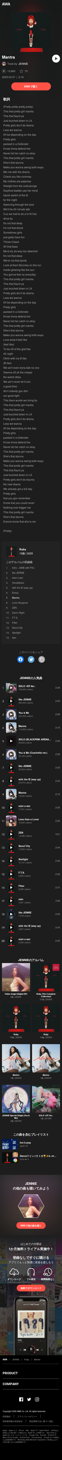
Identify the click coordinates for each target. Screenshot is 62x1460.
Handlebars (18, 582)
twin (14, 637)
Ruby (22, 549)
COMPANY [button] (11, 1384)
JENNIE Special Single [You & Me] (16, 1116)
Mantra (16, 1074)
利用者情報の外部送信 (12, 1421)
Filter (14, 622)
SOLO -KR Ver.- (46, 1115)
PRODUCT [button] (10, 1373)
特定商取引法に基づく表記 (41, 1421)
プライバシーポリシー (27, 1416)
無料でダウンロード (31, 1288)
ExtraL (15, 592)
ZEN (14, 607)
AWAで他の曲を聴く (31, 1225)
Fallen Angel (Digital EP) (16, 993)
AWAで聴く (31, 86)
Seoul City (17, 627)
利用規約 (7, 1416)
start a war (17, 577)
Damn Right (18, 612)
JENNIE (23, 64)
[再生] (56, 59)
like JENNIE (18, 572)
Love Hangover (20, 602)
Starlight (16, 632)
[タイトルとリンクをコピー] (41, 659)
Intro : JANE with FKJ (23, 567)
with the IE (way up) (22, 587)
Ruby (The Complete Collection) (46, 995)
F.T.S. (15, 617)
